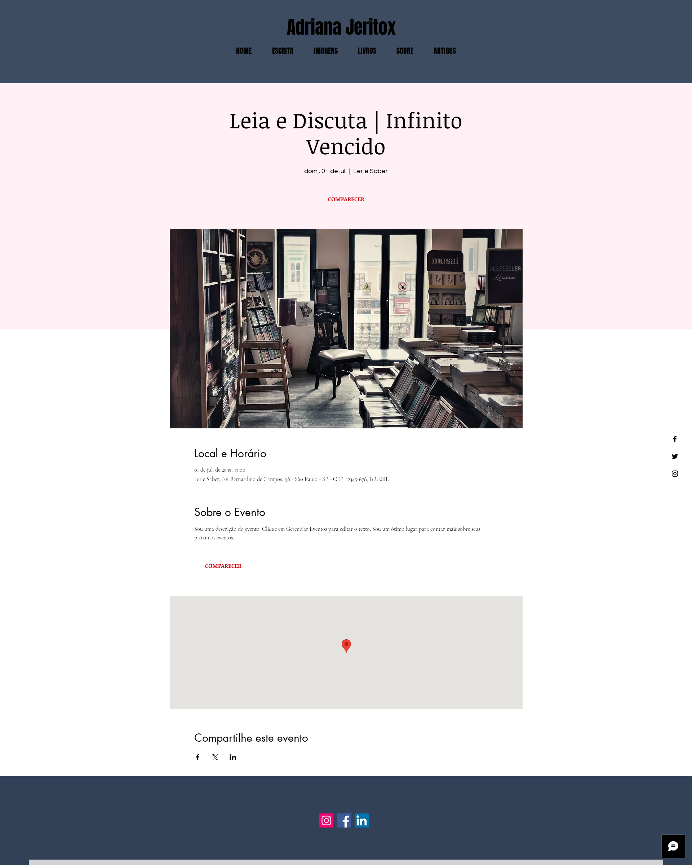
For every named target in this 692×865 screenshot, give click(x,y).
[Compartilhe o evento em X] (215, 757)
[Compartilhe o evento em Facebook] (197, 757)
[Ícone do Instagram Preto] (675, 473)
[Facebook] (344, 820)
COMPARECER (346, 199)
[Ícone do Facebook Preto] (675, 439)
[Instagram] (326, 820)
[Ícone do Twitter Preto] (675, 456)
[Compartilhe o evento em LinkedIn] (233, 757)
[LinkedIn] (362, 820)
